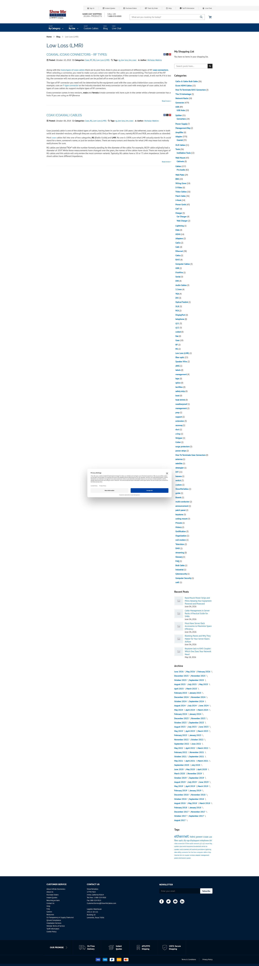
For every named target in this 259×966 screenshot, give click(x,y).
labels (178, 370)
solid (181, 849)
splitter (176, 846)
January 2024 (196, 714)
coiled (178, 332)
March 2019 (203, 786)
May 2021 (179, 761)
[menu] (129, 27)
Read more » (166, 101)
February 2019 (181, 790)
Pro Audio (181, 169)
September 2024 (197, 701)
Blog (58, 36)
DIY (177, 472)
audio (192, 844)
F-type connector (71, 85)
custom (178, 484)
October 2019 (180, 778)
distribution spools (184, 858)
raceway (179, 425)
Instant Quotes (110, 8)
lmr (130, 60)
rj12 (177, 327)
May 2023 (179, 731)
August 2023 (180, 726)
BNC (177, 179)
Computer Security (183, 578)
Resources (50, 914)
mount (207, 844)
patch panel (180, 510)
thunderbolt (197, 846)
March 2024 (203, 710)
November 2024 (198, 697)
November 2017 (198, 811)
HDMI (178, 234)
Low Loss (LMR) (102, 60)
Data (177, 230)
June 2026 (179, 671)
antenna (179, 459)
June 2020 (179, 769)
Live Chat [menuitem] (116, 28)
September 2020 (182, 765)
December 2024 (181, 697)
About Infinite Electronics (56, 889)
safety (179, 852)
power (199, 836)
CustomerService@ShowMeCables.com (101, 903)
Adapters (179, 238)
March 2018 (205, 803)
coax (134, 60)
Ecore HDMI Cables (183, 85)
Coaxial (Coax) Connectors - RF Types (77, 54)
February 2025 (181, 693)
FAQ (177, 561)
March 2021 (203, 761)
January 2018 (196, 807)
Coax (87, 60)
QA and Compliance (54, 920)
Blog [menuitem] (105, 28)
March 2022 (203, 748)
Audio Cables (181, 285)
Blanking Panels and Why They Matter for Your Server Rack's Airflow (197, 639)
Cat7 (177, 208)
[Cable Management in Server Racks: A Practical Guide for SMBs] (179, 614)
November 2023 (198, 718)
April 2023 (191, 731)
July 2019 (192, 782)
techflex (179, 387)
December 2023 (181, 718)
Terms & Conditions (189, 959)
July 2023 (192, 726)
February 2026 (204, 671)
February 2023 (181, 735)
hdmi (193, 836)
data (175, 852)
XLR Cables (180, 145)
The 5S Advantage (183, 94)
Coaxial (180, 140)
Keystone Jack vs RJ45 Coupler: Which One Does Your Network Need (198, 651)
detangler (179, 467)
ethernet (182, 836)
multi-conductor (182, 501)
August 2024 (180, 705)
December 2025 (181, 676)
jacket (176, 858)
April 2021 (191, 761)
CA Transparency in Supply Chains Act (60, 917)
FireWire (179, 272)
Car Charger (182, 216)
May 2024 (179, 710)
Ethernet (179, 251)
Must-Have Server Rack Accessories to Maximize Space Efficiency (198, 626)
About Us (50, 892)
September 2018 (197, 799)
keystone (179, 514)
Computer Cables (182, 264)
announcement (182, 506)
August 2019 (180, 782)
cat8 (177, 582)
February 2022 (181, 752)
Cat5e (178, 242)
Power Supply (181, 124)
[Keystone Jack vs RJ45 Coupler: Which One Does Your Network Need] (179, 652)
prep (177, 412)
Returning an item (53, 900)
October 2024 (180, 701)
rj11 (177, 323)
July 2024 (192, 705)
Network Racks (182, 98)
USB (177, 107)
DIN (177, 281)
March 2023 (203, 731)
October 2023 (180, 722)
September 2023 (197, 722)
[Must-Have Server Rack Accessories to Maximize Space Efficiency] (179, 626)
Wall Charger (182, 220)
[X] (168, 901)
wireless (193, 855)
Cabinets (181, 161)
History (178, 527)
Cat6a (178, 255)
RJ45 (177, 259)
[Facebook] (161, 901)
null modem (180, 540)
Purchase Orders (131, 8)
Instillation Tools (184, 153)
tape (177, 378)
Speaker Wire (181, 361)
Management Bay (183, 128)
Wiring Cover (181, 183)
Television (180, 544)
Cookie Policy (51, 931)
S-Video (179, 187)
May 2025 (204, 684)
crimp (178, 434)
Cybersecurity (181, 574)
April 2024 (191, 710)
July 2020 (196, 765)
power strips (181, 450)
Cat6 (177, 247)
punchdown (201, 849)
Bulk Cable (180, 565)
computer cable (202, 852)
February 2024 (181, 714)
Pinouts (179, 523)
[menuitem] (56, 27)
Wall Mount (180, 157)
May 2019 (179, 786)
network (196, 844)
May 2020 (190, 769)
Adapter (179, 136)
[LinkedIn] (182, 901)
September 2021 (197, 756)
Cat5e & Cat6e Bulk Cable (186, 81)
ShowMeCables (182, 489)
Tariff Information (188, 8)
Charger (179, 213)
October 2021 (180, 756)
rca (206, 846)
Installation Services (54, 923)
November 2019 (195, 773)
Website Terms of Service (56, 926)
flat (177, 336)
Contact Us (50, 903)
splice (178, 382)
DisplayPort (180, 315)
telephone (180, 319)
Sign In (92, 8)
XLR (177, 306)
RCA (177, 310)
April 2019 (191, 786)
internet (177, 855)
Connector (180, 102)
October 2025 (180, 680)
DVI (177, 298)
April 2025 (179, 688)
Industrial (179, 569)
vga (188, 840)
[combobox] (167, 17)
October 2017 (180, 816)
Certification (180, 531)
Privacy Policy (207, 959)
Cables (178, 166)
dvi (210, 840)
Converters (181, 119)
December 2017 (181, 811)
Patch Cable (180, 196)
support (179, 417)
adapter (198, 855)
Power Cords (181, 204)
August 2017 (180, 820)
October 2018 (180, 799)
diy (185, 840)
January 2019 (196, 790)
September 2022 (182, 744)
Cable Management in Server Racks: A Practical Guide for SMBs (197, 613)
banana (178, 476)
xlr (183, 855)
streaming (180, 552)
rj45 (190, 849)
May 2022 (179, 748)
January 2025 (196, 693)
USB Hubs (181, 110)
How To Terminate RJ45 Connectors (190, 90)
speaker (177, 849)
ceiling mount (181, 518)
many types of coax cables (73, 70)
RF (91, 60)
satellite (179, 463)
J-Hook (178, 200)
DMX (177, 548)
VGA (177, 293)
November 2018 (198, 794)
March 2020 (179, 773)
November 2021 (197, 752)
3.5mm (178, 289)
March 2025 (191, 688)
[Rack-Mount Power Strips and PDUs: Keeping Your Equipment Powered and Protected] (179, 601)
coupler (187, 855)
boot (177, 395)
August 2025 (180, 684)
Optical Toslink (181, 302)
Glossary (179, 557)
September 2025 (197, 680)
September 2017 (196, 816)
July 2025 (192, 684)
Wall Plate (180, 174)
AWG (177, 366)
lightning (208, 849)
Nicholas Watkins (154, 60)
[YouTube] (175, 901)
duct (177, 429)
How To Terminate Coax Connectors (190, 455)
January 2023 (196, 735)
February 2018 (181, 807)
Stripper (179, 438)
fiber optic (180, 357)
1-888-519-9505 (100, 897)
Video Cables (181, 191)
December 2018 (181, 794)
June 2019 (204, 782)
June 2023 (204, 726)
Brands (178, 497)
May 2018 (192, 803)
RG (94, 60)
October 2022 (197, 739)
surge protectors (182, 446)
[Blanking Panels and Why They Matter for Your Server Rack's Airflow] (179, 639)
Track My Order (153, 8)
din (181, 855)
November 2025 (198, 676)
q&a (181, 846)
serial (203, 846)
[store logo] (58, 14)
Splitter (178, 115)
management (181, 374)
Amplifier (179, 132)
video (176, 844)
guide (178, 493)
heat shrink (180, 399)
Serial (178, 276)
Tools (177, 149)
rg (119, 60)
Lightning (179, 225)
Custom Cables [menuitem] (91, 28)
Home (49, 36)
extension (180, 421)
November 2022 (181, 739)
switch (178, 480)
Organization (181, 535)
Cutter (178, 442)
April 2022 (191, 748)
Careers (49, 912)
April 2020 (202, 769)
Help (170, 8)
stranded (186, 849)
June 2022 (197, 744)
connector (185, 852)
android (194, 849)
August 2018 (180, 803)
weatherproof (181, 404)
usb (210, 837)
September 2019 (197, 778)
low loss (124, 60)
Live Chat (208, 8)
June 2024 (204, 705)
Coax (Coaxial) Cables (64, 115)
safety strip (180, 391)
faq (211, 844)
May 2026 (190, 671)
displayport (195, 840)
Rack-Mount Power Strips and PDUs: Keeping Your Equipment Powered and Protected (198, 601)
